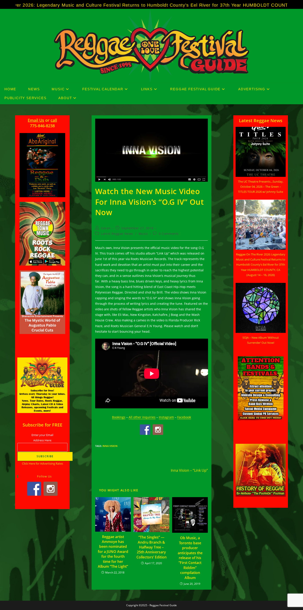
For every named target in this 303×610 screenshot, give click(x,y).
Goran (106, 228)
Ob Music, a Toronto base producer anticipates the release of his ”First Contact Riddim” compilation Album (190, 557)
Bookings (118, 417)
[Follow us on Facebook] (145, 429)
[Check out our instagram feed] (158, 429)
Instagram (166, 417)
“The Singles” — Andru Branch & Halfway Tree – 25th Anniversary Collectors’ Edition (151, 547)
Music (143, 234)
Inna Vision (110, 446)
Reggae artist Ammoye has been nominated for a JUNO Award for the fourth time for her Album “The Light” (113, 551)
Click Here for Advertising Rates (42, 463)
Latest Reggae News (117, 234)
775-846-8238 (42, 125)
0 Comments (169, 234)
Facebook (184, 417)
